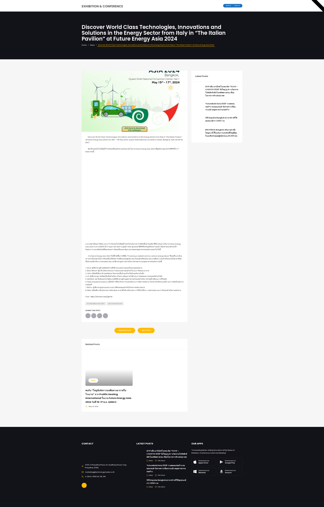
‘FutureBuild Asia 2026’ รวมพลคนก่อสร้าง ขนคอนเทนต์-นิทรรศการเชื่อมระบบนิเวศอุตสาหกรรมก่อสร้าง (220, 106)
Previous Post (124, 330)
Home (84, 45)
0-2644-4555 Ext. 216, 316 (95, 476)
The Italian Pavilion (115, 303)
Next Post (146, 330)
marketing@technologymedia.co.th (100, 472)
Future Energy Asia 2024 (95, 303)
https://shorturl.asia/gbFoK (101, 296)
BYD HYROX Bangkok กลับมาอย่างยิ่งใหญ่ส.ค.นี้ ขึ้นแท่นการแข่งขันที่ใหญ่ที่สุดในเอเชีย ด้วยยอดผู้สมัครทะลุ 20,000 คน (221, 133)
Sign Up (237, 5)
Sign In (228, 5)
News (92, 45)
